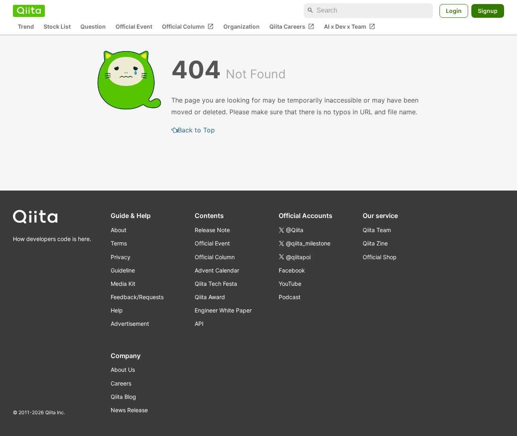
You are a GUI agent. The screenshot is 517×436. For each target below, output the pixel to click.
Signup (488, 10)
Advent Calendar (217, 270)
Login (454, 10)
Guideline (123, 270)
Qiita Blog (123, 396)
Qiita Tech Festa (216, 283)
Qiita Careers (291, 26)
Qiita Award (210, 296)
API (199, 323)
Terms (119, 243)
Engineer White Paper (223, 310)
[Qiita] (29, 10)
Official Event (134, 26)
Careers (121, 383)
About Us (123, 369)
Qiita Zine (375, 243)
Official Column (188, 26)
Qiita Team (377, 229)
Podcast (290, 296)
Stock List (57, 26)
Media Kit (123, 283)
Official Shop (380, 257)
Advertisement (130, 323)
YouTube (290, 283)
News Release (129, 410)
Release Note (212, 229)
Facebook (292, 270)
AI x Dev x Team (349, 26)
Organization (241, 26)
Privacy (120, 257)
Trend (26, 26)
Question (93, 26)
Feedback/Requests (137, 296)
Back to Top (196, 130)
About (118, 229)
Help (117, 310)
